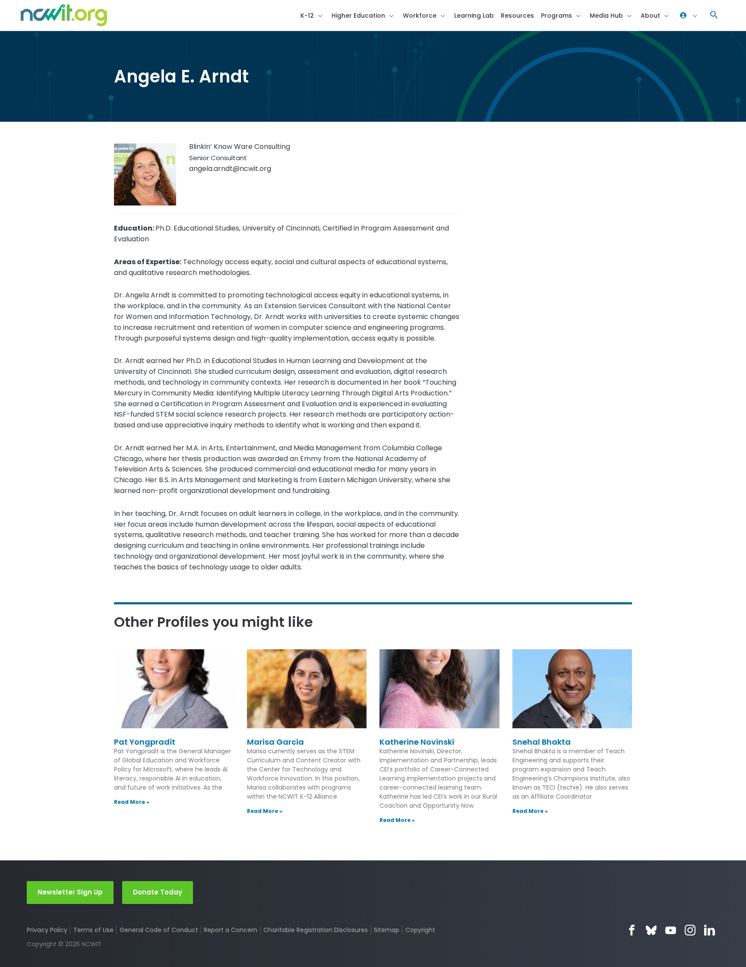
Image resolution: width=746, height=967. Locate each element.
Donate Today (157, 892)
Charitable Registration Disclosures (315, 930)
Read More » (131, 802)
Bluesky (651, 930)
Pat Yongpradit (144, 741)
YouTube (670, 930)
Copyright (420, 930)
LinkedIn (709, 930)
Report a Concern (230, 930)
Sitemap (386, 930)
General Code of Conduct (159, 930)
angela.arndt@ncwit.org (230, 169)
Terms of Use (93, 930)
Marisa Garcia (275, 741)
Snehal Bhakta (541, 741)
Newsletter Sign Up (70, 892)
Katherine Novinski (416, 741)
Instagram (690, 930)
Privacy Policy (47, 930)
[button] (714, 15)
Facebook (631, 930)
